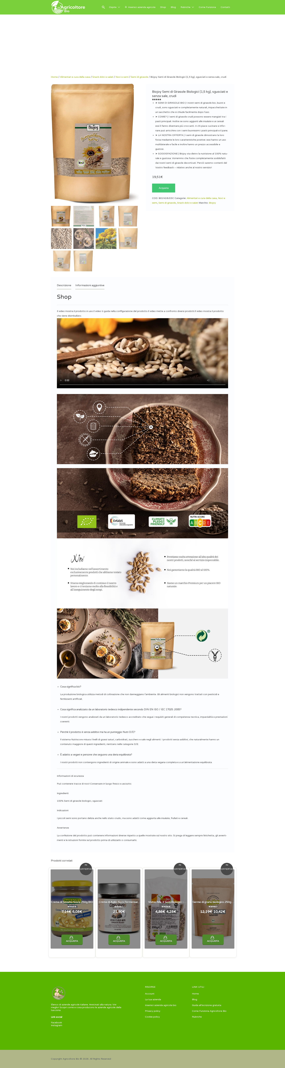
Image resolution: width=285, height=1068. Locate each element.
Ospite (112, 7)
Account (149, 993)
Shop (163, 7)
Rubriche (185, 7)
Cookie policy (152, 1016)
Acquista (164, 188)
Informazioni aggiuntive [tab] (89, 285)
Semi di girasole (139, 77)
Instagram (56, 1025)
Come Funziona (207, 7)
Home (54, 77)
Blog (173, 7)
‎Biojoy (212, 202)
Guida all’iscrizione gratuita (206, 1005)
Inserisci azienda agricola (141, 7)
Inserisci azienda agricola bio (160, 1005)
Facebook (56, 1022)
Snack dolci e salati (102, 77)
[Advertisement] (142, 51)
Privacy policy (152, 1011)
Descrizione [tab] (64, 285)
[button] (144, 686)
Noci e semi (122, 77)
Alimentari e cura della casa (75, 77)
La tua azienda (153, 999)
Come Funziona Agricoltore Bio (209, 1011)
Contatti (225, 7)
